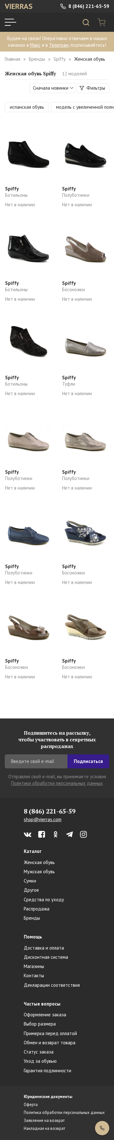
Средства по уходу (44, 899)
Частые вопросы (42, 1004)
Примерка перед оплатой (50, 1033)
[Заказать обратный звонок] (102, 1128)
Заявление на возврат (44, 1120)
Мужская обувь (39, 872)
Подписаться (88, 761)
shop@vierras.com (42, 819)
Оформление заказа (45, 1015)
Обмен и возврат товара (49, 1043)
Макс (35, 45)
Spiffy (60, 59)
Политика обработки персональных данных (64, 1112)
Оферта (31, 1104)
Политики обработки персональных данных (57, 783)
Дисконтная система (46, 957)
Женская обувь (39, 862)
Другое (31, 890)
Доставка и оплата (44, 948)
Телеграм (58, 45)
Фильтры (95, 88)
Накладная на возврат (44, 1128)
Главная (12, 59)
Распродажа (36, 909)
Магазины (34, 966)
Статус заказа (39, 1052)
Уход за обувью (40, 1061)
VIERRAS (19, 6)
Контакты (34, 975)
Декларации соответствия (52, 985)
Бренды (37, 59)
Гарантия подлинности (47, 1071)
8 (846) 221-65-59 (88, 6)
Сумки (30, 881)
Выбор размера (40, 1024)
